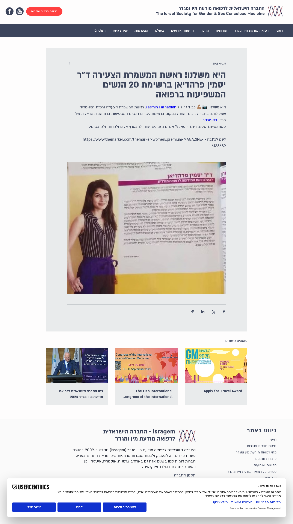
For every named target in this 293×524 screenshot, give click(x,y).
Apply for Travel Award (223, 391)
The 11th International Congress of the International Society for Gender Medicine (147, 394)
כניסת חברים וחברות (261, 446)
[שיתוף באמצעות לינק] (192, 312)
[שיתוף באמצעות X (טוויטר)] (213, 312)
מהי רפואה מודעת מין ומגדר (256, 452)
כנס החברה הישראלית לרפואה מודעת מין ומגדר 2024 (81, 394)
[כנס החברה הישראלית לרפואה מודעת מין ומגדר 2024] (77, 365)
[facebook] (10, 11)
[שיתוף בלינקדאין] (203, 312)
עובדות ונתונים (265, 458)
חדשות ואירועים (265, 465)
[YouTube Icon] (20, 11)
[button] (251, 30)
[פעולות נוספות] (69, 63)
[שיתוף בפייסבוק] (224, 312)
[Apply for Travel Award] (216, 365)
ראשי (272, 439)
